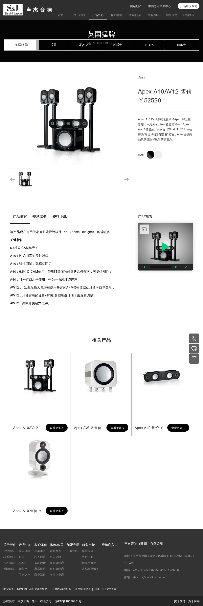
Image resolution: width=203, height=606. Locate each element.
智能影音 (40, 563)
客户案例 (116, 15)
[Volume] (176, 267)
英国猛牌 (21, 44)
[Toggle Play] (165, 246)
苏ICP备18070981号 (68, 601)
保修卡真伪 (89, 563)
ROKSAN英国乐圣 (61, 589)
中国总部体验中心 (159, 6)
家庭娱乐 (40, 569)
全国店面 (55, 557)
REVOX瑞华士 (83, 589)
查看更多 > (57, 428)
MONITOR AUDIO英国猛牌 (32, 589)
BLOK (149, 44)
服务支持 (171, 15)
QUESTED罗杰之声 (105, 589)
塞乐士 (117, 44)
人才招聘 (9, 563)
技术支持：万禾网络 (187, 601)
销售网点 (55, 551)
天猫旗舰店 (57, 563)
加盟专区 (153, 15)
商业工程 (40, 574)
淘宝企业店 (57, 574)
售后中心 (87, 557)
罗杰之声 (85, 44)
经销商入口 (190, 15)
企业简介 (9, 551)
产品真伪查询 (188, 6)
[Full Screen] (186, 267)
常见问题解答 (90, 569)
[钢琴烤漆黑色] (150, 155)
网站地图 (136, 6)
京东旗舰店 (57, 569)
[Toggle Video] (145, 267)
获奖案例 (40, 551)
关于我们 (79, 15)
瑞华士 (182, 44)
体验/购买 (135, 15)
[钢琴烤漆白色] (158, 155)
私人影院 (40, 557)
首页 (61, 15)
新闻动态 (9, 569)
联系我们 (9, 557)
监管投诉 (87, 551)
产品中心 (97, 15)
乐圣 (53, 44)
